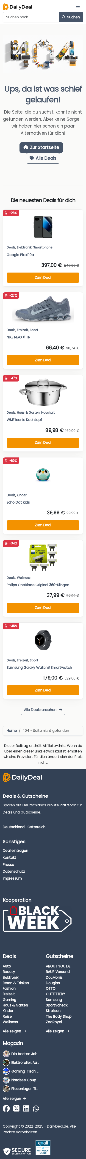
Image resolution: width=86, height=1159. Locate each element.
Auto (7, 966)
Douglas (53, 983)
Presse (8, 864)
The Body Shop (59, 1016)
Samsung (54, 999)
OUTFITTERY (55, 994)
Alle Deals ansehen (40, 709)
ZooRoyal (54, 1022)
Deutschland (14, 827)
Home (12, 730)
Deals (11, 247)
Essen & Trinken (16, 983)
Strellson (53, 1010)
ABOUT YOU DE (58, 966)
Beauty (9, 971)
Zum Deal (43, 277)
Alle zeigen (12, 1031)
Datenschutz (14, 871)
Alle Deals (46, 158)
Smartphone (43, 247)
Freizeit (22, 330)
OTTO (50, 988)
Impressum (12, 878)
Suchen (73, 17)
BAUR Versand (58, 971)
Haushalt (48, 412)
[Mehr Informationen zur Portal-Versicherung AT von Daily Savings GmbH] (43, 1147)
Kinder (22, 495)
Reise (7, 1016)
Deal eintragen (15, 850)
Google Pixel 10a (20, 254)
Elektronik (10, 977)
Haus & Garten (15, 1005)
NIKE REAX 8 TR (18, 337)
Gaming (9, 999)
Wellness (10, 1022)
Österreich (36, 827)
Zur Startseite (44, 147)
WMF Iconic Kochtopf (24, 419)
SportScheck (56, 1005)
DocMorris (54, 977)
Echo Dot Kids (18, 502)
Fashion (9, 988)
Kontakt (9, 857)
